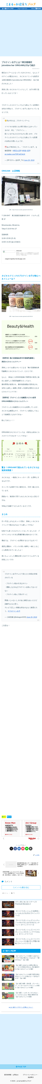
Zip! (10, 816)
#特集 (24, 151)
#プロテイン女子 (14, 611)
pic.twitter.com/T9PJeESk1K (15, 154)
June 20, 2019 (29, 160)
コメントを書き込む (21, 887)
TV (4, 816)
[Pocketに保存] (23, 848)
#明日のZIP (17, 151)
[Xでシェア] (11, 848)
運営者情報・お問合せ (11, 1075)
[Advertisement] (21, 33)
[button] (30, 848)
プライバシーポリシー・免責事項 (31, 1076)
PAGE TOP (21, 1067)
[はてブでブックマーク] (19, 848)
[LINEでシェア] (27, 848)
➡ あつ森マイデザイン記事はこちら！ (21, 1007)
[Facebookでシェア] (15, 848)
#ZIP (28, 151)
